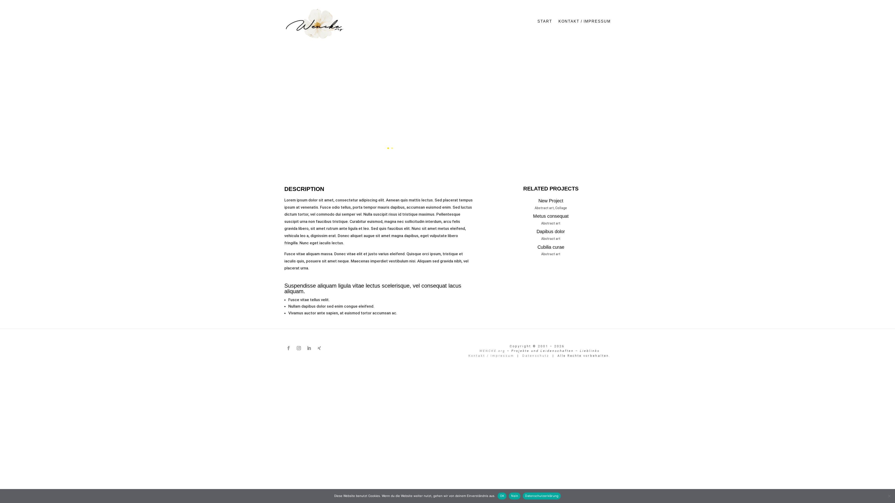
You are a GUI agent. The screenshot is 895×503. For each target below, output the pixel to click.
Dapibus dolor (551, 231)
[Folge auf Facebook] (288, 348)
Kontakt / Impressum (584, 21)
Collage (561, 208)
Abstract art (544, 208)
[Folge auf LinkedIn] (309, 348)
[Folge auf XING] (319, 348)
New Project (550, 200)
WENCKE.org (492, 351)
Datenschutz (535, 355)
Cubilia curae (550, 247)
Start (544, 21)
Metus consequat (551, 216)
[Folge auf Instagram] (299, 348)
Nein (514, 496)
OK (502, 496)
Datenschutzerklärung (541, 496)
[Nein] (889, 496)
